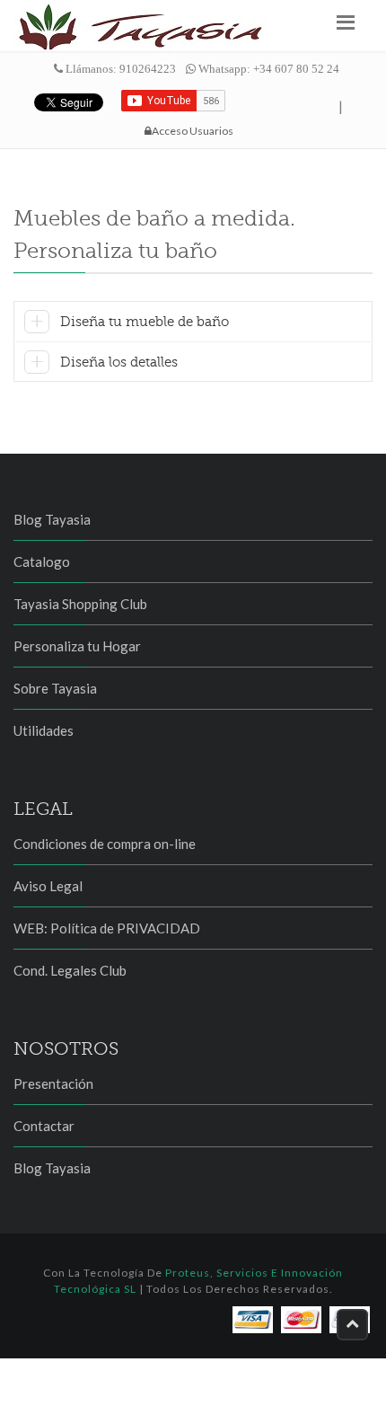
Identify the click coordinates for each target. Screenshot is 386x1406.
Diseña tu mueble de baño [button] (144, 321)
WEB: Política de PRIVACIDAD (106, 928)
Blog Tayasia (52, 519)
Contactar (44, 1126)
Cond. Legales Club (70, 970)
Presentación (53, 1083)
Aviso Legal (48, 886)
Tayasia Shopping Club (80, 604)
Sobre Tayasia (55, 688)
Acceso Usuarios (192, 130)
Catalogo (41, 561)
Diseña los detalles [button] (119, 362)
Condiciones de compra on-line (104, 844)
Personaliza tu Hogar (77, 646)
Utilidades (43, 730)
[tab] (193, 324)
